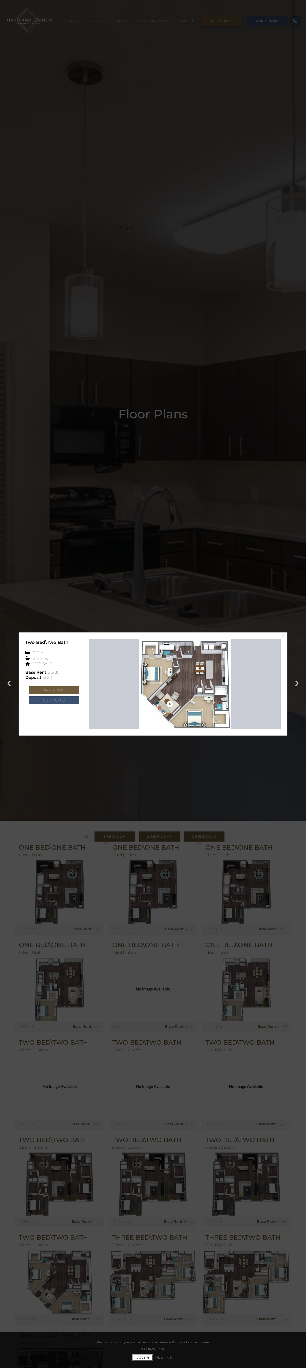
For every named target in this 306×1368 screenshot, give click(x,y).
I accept (142, 1357)
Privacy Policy (164, 1357)
